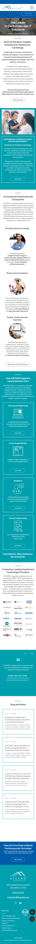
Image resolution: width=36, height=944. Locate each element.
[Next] (31, 653)
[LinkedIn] (20, 903)
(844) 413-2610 (18, 892)
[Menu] (32, 7)
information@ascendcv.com (18, 897)
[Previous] (26, 653)
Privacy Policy (18, 938)
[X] (15, 903)
